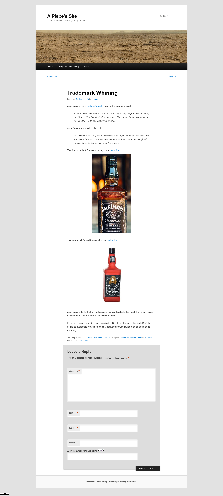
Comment (74, 371)
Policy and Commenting (68, 66)
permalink (83, 340)
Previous (52, 76)
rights (107, 337)
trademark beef (94, 105)
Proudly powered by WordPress (123, 481)
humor (101, 337)
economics (125, 337)
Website (72, 442)
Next (172, 76)
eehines (95, 99)
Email (73, 427)
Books (86, 66)
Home (50, 66)
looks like (114, 150)
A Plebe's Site (62, 16)
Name (73, 412)
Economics (92, 337)
